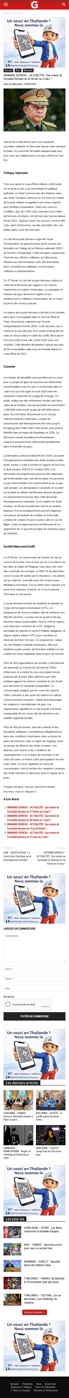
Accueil (7, 13)
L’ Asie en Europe (20, 1390)
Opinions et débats (21, 1387)
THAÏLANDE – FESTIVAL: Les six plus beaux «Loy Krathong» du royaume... (42, 1299)
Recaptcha (9, 996)
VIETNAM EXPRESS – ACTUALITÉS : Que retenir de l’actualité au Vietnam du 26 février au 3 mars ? (51, 858)
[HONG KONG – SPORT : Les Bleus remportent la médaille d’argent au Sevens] (12, 1232)
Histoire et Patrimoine (46, 1390)
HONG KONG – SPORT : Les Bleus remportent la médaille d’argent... (43, 1229)
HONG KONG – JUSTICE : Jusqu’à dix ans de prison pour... (48, 1151)
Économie (50, 1384)
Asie (18, 70)
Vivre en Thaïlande (45, 1387)
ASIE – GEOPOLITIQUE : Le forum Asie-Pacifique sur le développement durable (17, 856)
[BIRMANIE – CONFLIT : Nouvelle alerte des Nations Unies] (12, 1266)
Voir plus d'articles (33, 1312)
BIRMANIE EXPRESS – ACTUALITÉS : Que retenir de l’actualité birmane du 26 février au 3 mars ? (33, 77)
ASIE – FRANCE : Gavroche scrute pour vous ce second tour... (43, 1246)
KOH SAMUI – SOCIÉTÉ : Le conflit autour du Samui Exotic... (49, 1116)
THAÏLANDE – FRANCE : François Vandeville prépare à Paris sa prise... (18, 1116)
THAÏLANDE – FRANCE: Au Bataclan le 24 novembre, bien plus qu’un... (44, 1280)
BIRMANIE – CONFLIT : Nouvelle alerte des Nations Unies (42, 1263)
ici (35, 791)
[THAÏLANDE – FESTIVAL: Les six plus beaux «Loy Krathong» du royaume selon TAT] (12, 1300)
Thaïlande (27, 1384)
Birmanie (28, 70)
